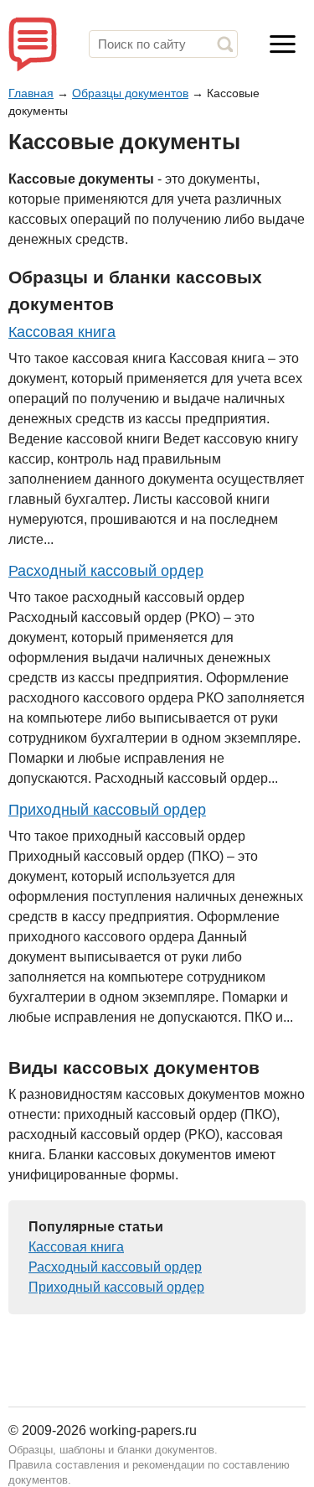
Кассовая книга (62, 332)
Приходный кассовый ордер (107, 809)
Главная (31, 93)
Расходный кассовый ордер (105, 570)
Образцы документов (130, 93)
